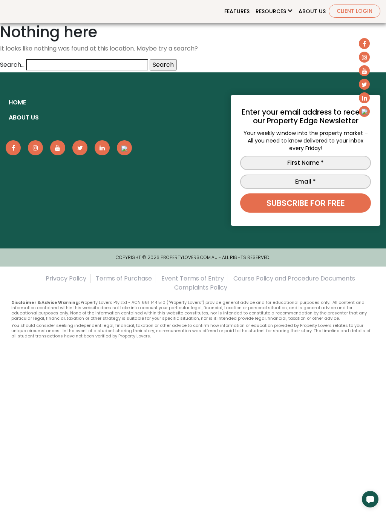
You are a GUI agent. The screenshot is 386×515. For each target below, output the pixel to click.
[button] (370, 499)
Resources (271, 11)
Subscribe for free (306, 203)
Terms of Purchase (124, 278)
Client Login (354, 11)
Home (17, 102)
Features (237, 11)
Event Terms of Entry (192, 278)
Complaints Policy (200, 287)
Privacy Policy (66, 278)
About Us (312, 11)
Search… (12, 64)
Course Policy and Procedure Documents (294, 278)
